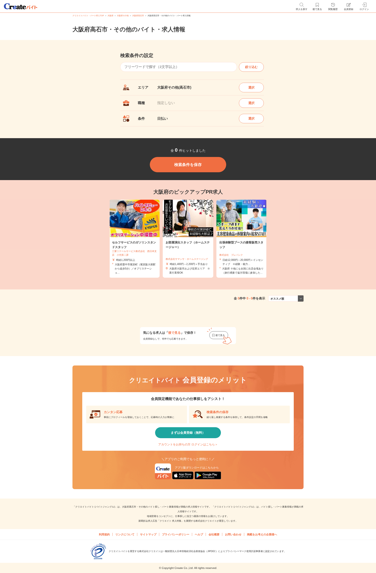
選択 (251, 87)
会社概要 (214, 534)
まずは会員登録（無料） (188, 432)
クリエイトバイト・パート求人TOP (88, 16)
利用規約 (104, 534)
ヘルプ (199, 534)
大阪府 (110, 16)
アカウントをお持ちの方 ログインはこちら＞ (188, 444)
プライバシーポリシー (175, 534)
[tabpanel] (188, 239)
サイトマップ (148, 534)
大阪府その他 (123, 16)
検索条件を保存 (188, 164)
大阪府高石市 (138, 16)
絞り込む (251, 67)
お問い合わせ (233, 534)
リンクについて (125, 534)
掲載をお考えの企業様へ (262, 534)
